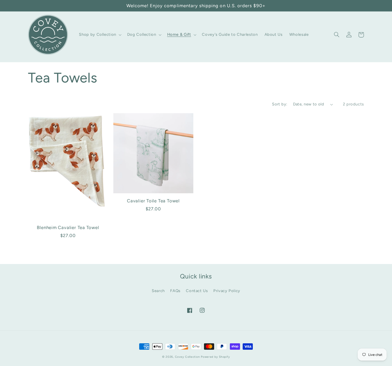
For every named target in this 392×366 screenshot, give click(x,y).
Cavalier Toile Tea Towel (153, 200)
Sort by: (279, 104)
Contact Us (197, 290)
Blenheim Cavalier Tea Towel (68, 227)
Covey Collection (187, 357)
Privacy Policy (226, 290)
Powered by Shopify (215, 357)
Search (158, 290)
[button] (100, 35)
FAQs (175, 290)
